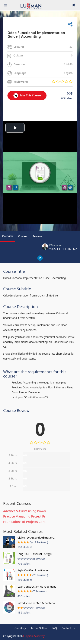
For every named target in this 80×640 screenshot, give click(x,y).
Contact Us (68, 628)
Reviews (37, 236)
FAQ (54, 628)
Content (23, 236)
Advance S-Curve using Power (24, 511)
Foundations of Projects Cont (24, 522)
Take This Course (30, 95)
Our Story (20, 628)
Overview (7, 236)
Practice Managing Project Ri (24, 516)
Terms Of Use (39, 628)
